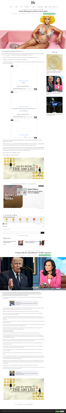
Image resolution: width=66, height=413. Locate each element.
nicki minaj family (32, 183)
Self (21, 6)
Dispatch (31, 9)
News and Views (40, 6)
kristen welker (30, 404)
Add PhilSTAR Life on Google (48, 13)
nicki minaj (16, 183)
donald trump (20, 404)
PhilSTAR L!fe (14, 13)
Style (11, 6)
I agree (57, 411)
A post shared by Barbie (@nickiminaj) (18, 137)
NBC (25, 404)
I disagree (62, 411)
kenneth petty (23, 183)
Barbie (30, 86)
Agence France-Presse (21, 255)
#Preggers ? (24, 82)
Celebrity (27, 6)
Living (16, 6)
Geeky (33, 6)
